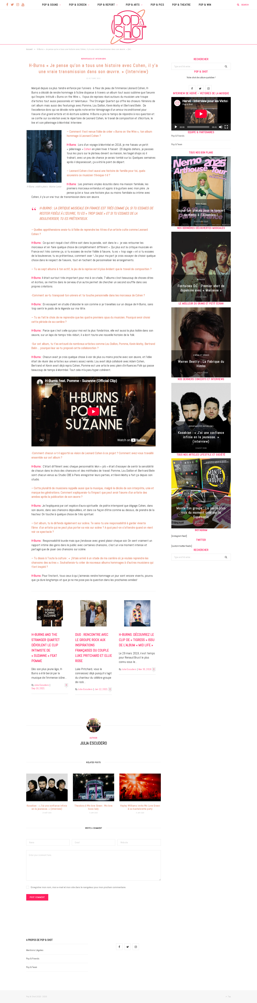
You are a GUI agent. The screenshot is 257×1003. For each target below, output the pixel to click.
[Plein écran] (226, 127)
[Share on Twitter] (13, 108)
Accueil (29, 49)
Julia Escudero (41, 685)
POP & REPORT (106, 4)
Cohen (87, 149)
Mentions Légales (34, 950)
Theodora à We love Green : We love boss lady (93, 807)
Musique (201, 279)
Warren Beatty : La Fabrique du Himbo (201, 363)
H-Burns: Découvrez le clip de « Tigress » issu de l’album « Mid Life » (136, 639)
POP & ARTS (133, 4)
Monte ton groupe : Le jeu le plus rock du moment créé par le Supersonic (201, 512)
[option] (201, 191)
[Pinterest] (13, 116)
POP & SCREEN (78, 4)
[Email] (13, 125)
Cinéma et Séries (201, 355)
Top (229, 996)
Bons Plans (201, 204)
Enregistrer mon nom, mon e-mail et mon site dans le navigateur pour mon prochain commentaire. (78, 887)
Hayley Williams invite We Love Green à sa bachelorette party (140, 807)
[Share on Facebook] (13, 99)
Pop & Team (176, 144)
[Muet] (220, 127)
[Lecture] (176, 127)
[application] (201, 113)
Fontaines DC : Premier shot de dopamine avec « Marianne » (201, 288)
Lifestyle (201, 502)
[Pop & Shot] (128, 26)
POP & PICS (157, 4)
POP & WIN (205, 4)
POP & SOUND (50, 4)
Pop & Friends (177, 135)
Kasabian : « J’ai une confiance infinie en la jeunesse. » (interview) (47, 807)
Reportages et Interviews (93, 59)
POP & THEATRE (181, 4)
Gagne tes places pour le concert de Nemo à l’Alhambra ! (201, 212)
